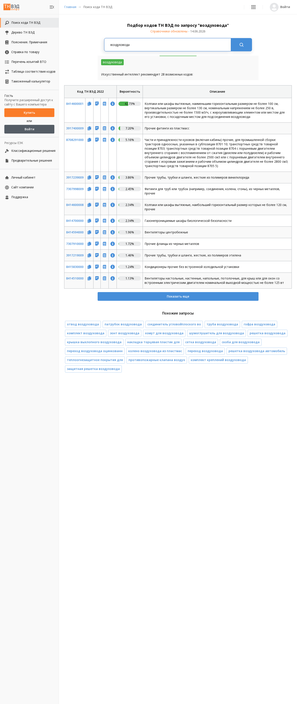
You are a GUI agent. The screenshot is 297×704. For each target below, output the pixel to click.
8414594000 (74, 232)
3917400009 (74, 128)
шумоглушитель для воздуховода (216, 333)
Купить (29, 112)
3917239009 (74, 177)
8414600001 (74, 104)
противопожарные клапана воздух (156, 360)
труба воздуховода (222, 324)
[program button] (253, 7)
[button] (253, 7)
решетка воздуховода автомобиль (257, 351)
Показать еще (178, 296)
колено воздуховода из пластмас (155, 351)
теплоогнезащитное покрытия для (95, 360)
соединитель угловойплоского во (174, 324)
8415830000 (74, 267)
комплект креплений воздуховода (218, 360)
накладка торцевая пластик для (153, 342)
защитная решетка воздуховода (93, 369)
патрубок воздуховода (123, 324)
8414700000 (74, 221)
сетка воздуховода (200, 342)
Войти (29, 129)
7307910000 (74, 244)
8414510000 (74, 278)
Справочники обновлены (177, 31)
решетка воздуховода (267, 333)
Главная (70, 7)
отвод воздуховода (83, 324)
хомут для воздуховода (164, 333)
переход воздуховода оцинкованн (95, 351)
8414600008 (74, 205)
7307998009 (74, 189)
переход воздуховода (205, 351)
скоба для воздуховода (241, 342)
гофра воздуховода (259, 324)
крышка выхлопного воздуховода (94, 342)
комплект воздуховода (85, 333)
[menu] (52, 7)
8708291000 (74, 140)
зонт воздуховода (124, 333)
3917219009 (74, 255)
